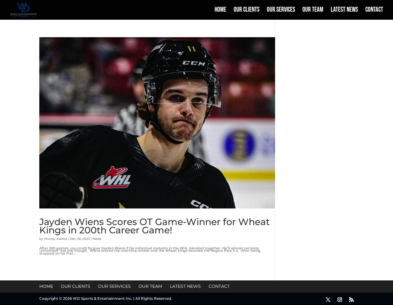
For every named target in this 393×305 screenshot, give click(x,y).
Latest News (344, 11)
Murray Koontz (55, 239)
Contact (374, 11)
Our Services (281, 11)
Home (220, 11)
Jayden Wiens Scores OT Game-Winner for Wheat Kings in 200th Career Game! (154, 226)
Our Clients (246, 11)
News (97, 239)
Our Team (312, 11)
